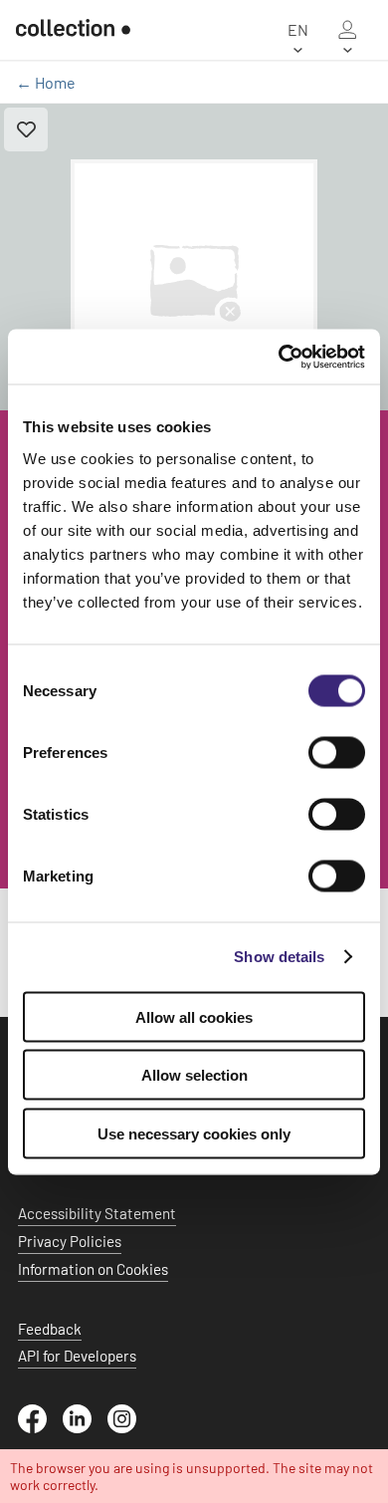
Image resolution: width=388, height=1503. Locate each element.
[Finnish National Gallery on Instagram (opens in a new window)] (129, 1427)
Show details (279, 956)
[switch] (336, 752)
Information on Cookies (93, 1269)
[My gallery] (347, 30)
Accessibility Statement (97, 1213)
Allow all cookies (194, 1016)
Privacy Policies (69, 1241)
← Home (46, 82)
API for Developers (77, 1356)
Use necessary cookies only (194, 1133)
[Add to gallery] (26, 129)
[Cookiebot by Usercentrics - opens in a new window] (279, 357)
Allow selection (194, 1075)
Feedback (50, 1329)
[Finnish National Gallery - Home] (73, 30)
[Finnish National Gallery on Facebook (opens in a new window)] (40, 1427)
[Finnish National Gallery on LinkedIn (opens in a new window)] (85, 1427)
